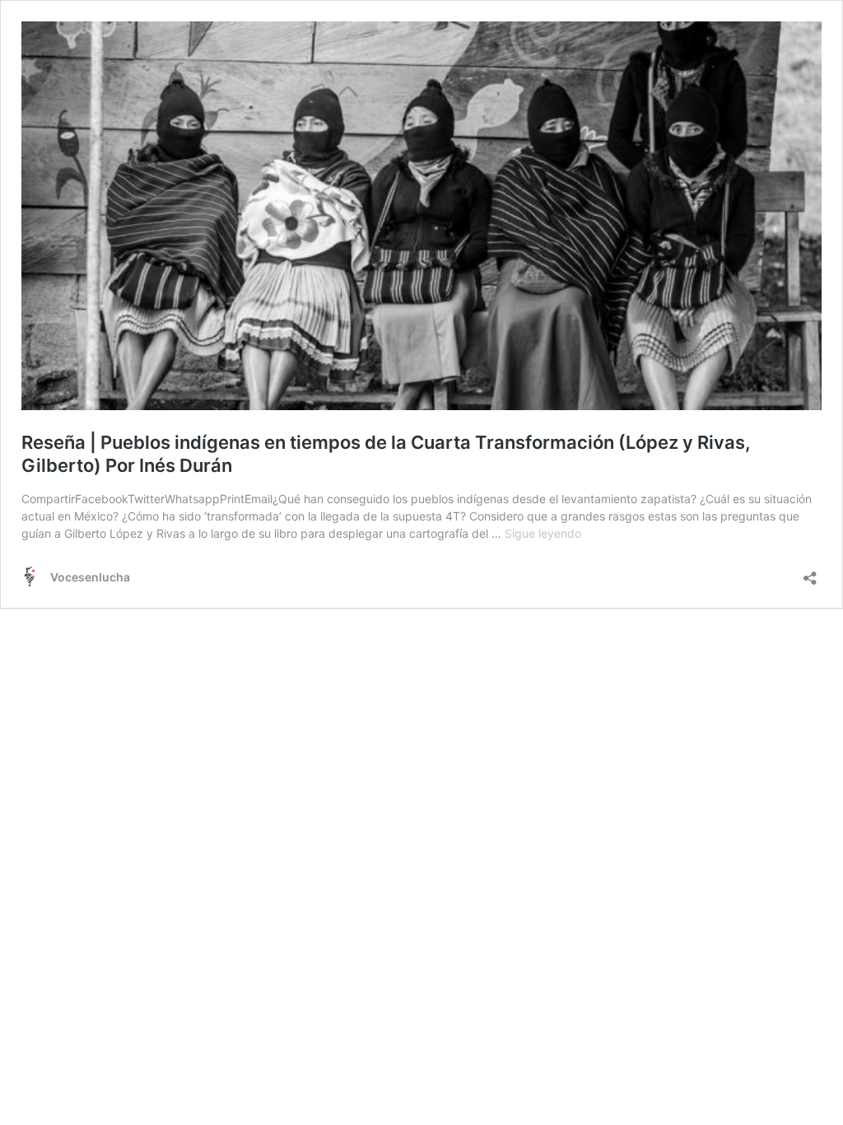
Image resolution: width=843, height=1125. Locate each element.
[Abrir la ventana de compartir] (810, 573)
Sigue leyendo (543, 533)
